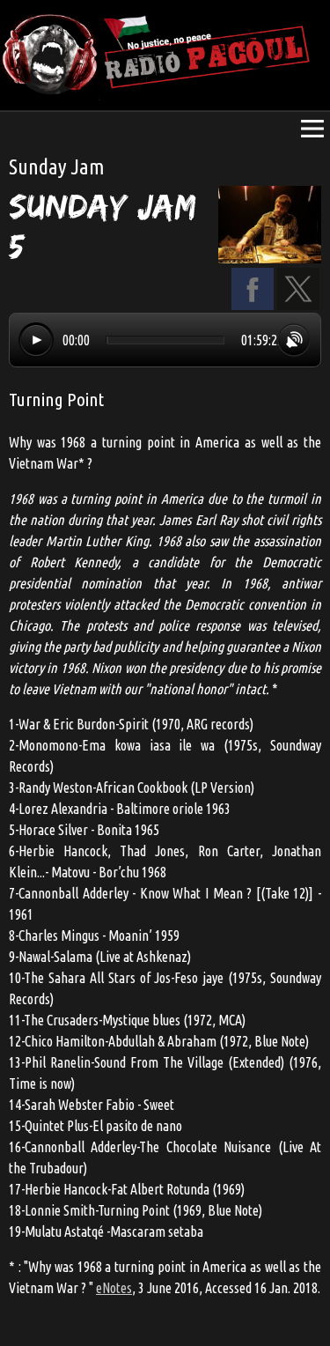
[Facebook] (252, 305)
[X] (298, 305)
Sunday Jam (57, 167)
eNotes (114, 1288)
